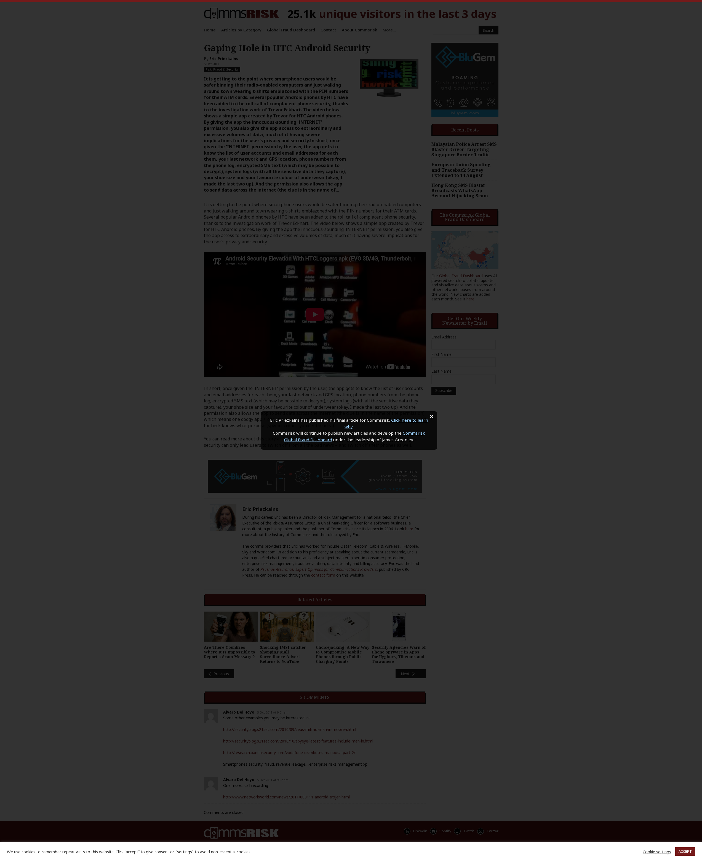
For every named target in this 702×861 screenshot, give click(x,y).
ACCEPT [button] (685, 851)
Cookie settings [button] (657, 851)
